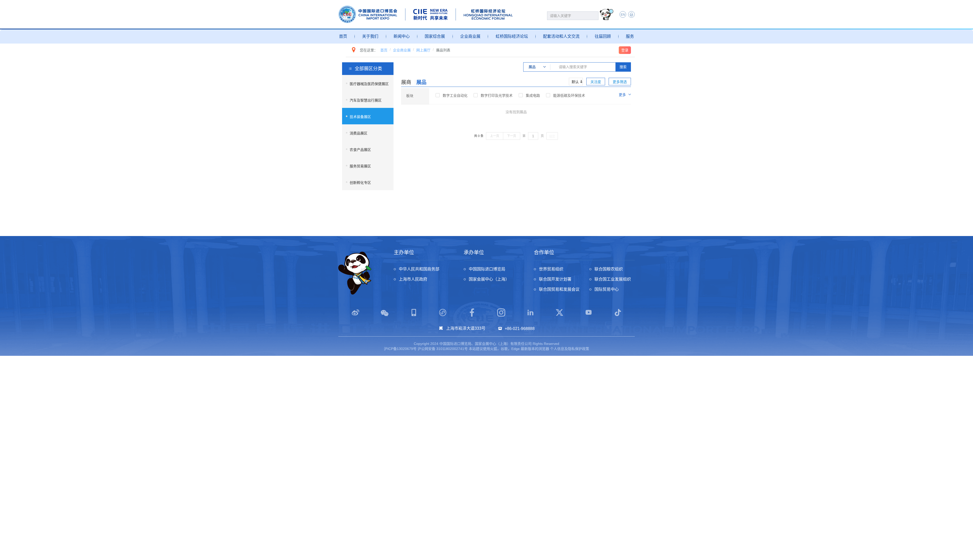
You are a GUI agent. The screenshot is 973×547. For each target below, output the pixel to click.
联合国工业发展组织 (612, 279)
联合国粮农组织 (608, 269)
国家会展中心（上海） (489, 279)
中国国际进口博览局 (487, 269)
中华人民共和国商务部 (419, 269)
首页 (343, 36)
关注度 (595, 82)
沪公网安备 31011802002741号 (443, 349)
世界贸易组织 (551, 269)
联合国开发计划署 (555, 279)
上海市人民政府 (413, 279)
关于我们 (370, 36)
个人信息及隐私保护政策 (569, 349)
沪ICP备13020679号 (400, 349)
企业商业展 (470, 36)
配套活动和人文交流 (561, 36)
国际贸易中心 (606, 289)
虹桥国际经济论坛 (512, 36)
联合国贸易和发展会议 (559, 289)
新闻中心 (402, 36)
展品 (421, 82)
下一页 (511, 136)
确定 (552, 136)
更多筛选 (620, 82)
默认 (575, 82)
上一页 (494, 136)
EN (623, 14)
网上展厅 (423, 50)
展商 (406, 82)
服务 (630, 36)
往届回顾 (603, 36)
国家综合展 (435, 36)
